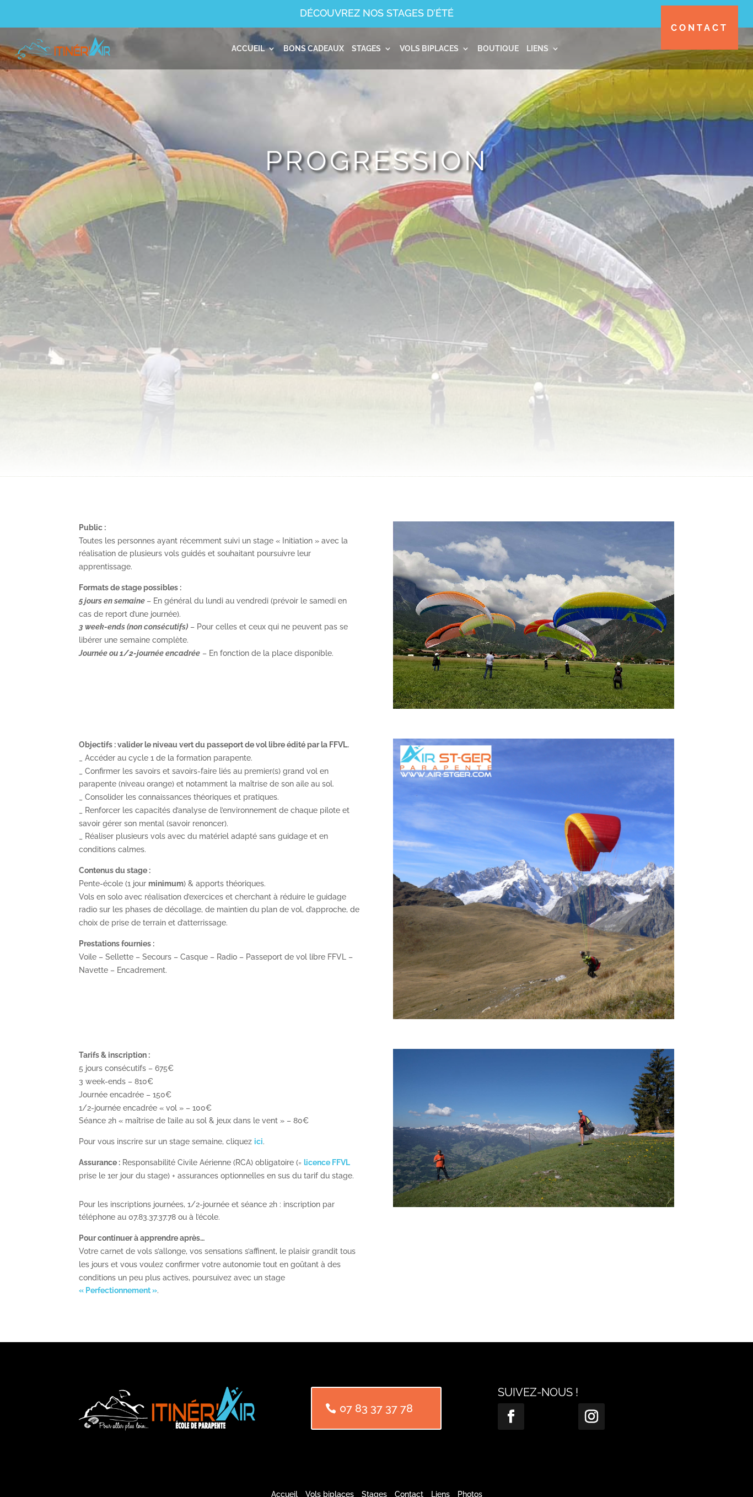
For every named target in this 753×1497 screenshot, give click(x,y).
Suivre (546, 1416)
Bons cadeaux (313, 48)
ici (258, 1141)
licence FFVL (327, 1162)
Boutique (498, 48)
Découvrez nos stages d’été (377, 13)
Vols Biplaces (429, 48)
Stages (366, 48)
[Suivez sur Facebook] (511, 1416)
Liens (537, 48)
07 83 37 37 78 (376, 1408)
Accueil (248, 48)
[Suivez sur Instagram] (591, 1416)
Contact (699, 28)
